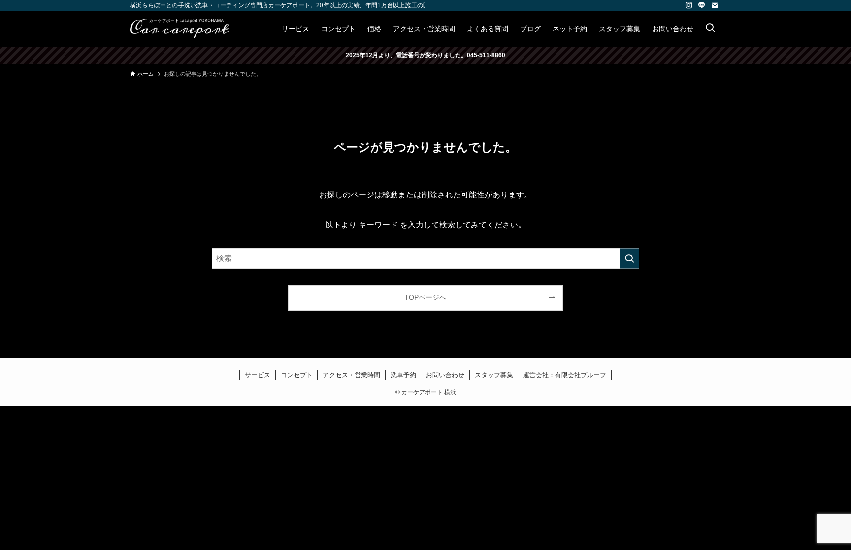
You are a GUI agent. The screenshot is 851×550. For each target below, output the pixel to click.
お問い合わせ (445, 375)
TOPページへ (425, 297)
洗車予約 (403, 375)
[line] (701, 5)
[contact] (714, 5)
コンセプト (297, 375)
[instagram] (689, 5)
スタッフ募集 (494, 375)
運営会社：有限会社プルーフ (564, 375)
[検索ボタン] (710, 28)
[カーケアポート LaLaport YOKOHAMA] (179, 28)
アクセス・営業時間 (351, 375)
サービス (257, 375)
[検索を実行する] (629, 258)
